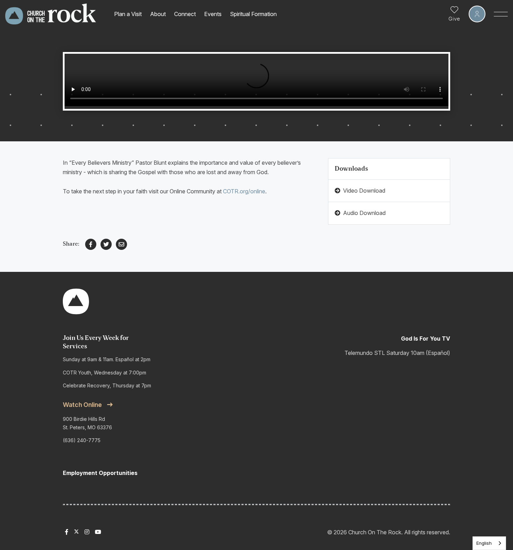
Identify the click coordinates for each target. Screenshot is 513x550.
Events (213, 13)
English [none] (484, 543)
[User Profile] (477, 14)
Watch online (82, 404)
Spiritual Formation (253, 13)
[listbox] (489, 543)
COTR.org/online (244, 191)
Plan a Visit (128, 13)
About (158, 13)
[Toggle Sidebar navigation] (501, 14)
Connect (185, 13)
